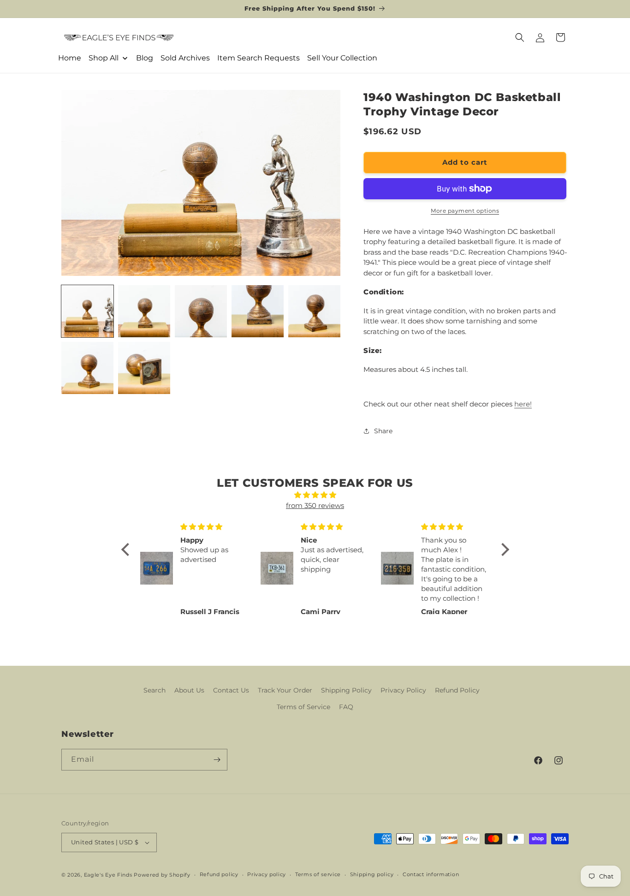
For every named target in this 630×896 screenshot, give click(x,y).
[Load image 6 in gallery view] (87, 368)
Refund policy (219, 874)
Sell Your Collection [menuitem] (342, 58)
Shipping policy (372, 874)
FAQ (346, 707)
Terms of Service (303, 707)
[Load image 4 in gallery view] (258, 311)
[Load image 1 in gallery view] (87, 311)
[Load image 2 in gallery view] (144, 311)
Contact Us (231, 690)
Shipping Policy (346, 690)
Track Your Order (285, 690)
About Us (189, 690)
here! (523, 404)
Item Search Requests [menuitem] (258, 58)
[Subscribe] (217, 760)
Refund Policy (457, 690)
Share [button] (383, 431)
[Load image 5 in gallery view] (314, 311)
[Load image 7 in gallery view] (144, 368)
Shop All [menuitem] (104, 58)
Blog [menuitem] (144, 58)
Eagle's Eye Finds (108, 875)
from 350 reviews (315, 505)
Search (154, 690)
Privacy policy (266, 874)
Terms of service (318, 874)
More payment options (465, 210)
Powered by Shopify (162, 875)
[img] (315, 495)
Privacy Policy (403, 690)
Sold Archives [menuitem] (185, 58)
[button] (520, 37)
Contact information (431, 874)
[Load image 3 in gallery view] (201, 311)
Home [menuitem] (69, 58)
